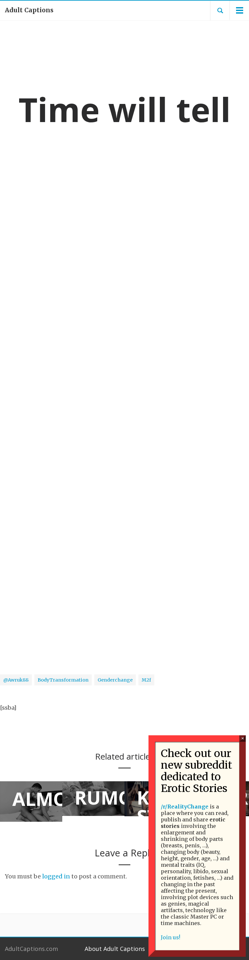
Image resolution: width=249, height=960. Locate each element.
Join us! (170, 937)
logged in (56, 876)
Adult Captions (29, 10)
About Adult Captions (115, 949)
